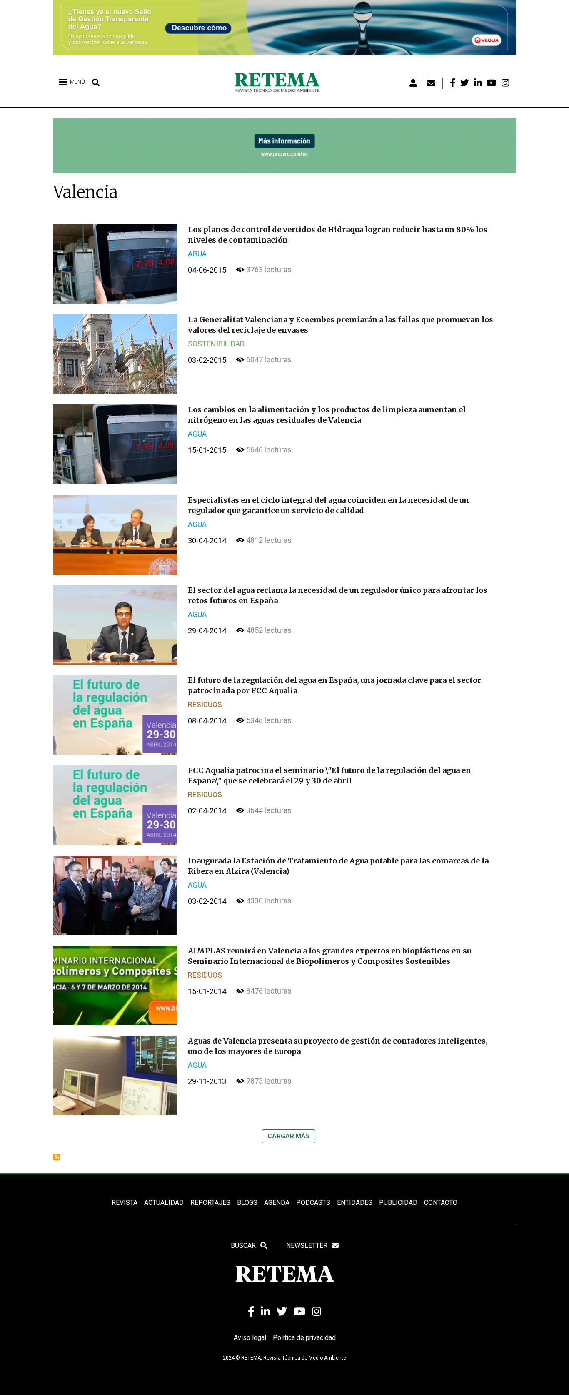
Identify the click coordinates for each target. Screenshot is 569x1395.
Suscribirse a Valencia (56, 1157)
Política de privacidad (304, 1338)
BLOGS (247, 1203)
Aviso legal (250, 1338)
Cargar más (288, 1136)
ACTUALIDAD (164, 1203)
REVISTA (124, 1203)
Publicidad (398, 1203)
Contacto (440, 1203)
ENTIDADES (354, 1203)
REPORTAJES (210, 1203)
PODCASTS (313, 1203)
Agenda (276, 1203)
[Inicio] (280, 82)
